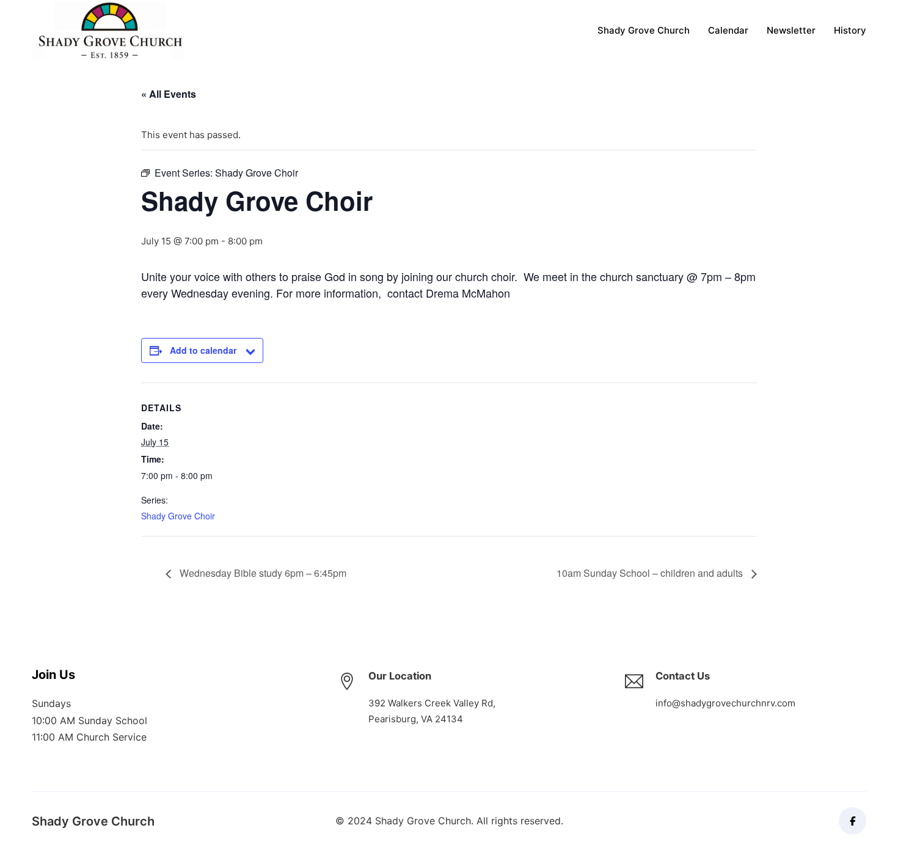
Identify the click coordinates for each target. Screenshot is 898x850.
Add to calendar (203, 350)
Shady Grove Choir (178, 516)
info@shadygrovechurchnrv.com (725, 703)
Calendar (728, 30)
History (850, 30)
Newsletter (791, 30)
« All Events (168, 94)
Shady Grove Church (643, 30)
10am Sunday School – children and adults (651, 573)
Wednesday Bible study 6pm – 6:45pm (261, 573)
